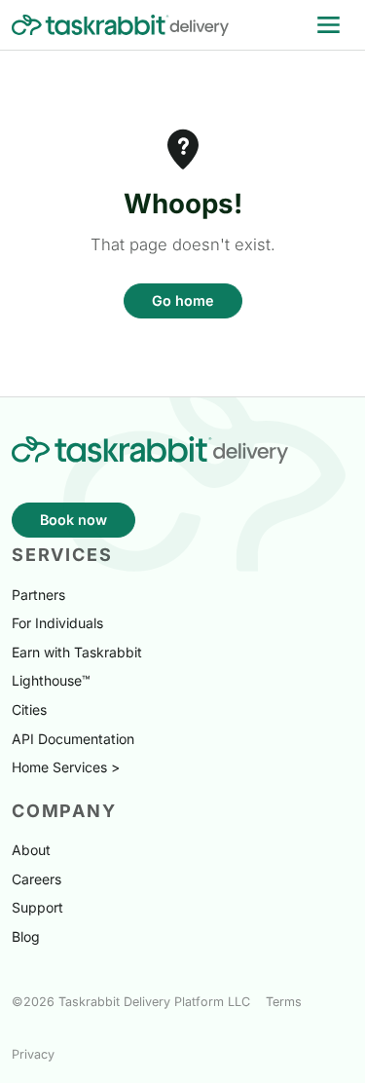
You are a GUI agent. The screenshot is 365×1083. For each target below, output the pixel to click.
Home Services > (66, 767)
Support (37, 907)
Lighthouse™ (51, 680)
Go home (183, 300)
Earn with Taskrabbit (77, 652)
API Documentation (73, 738)
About (31, 849)
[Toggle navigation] (328, 25)
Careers (36, 879)
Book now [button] (73, 519)
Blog (26, 936)
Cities (29, 709)
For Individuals (57, 623)
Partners (38, 594)
